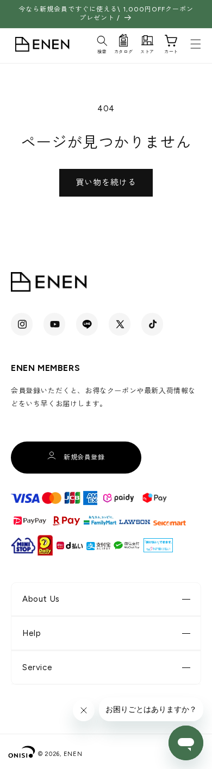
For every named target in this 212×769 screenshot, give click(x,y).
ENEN (73, 754)
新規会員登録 (84, 457)
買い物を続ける (106, 182)
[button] (102, 43)
